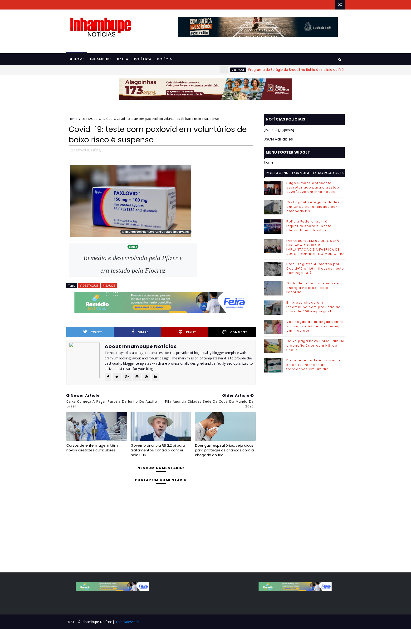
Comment (238, 332)
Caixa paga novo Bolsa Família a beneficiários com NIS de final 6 (315, 345)
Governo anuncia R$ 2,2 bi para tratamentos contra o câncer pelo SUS (158, 450)
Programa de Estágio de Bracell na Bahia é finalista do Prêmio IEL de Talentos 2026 (297, 69)
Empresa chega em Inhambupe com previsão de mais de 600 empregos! (313, 306)
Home (79, 59)
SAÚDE (107, 118)
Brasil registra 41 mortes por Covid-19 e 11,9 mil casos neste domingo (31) (315, 268)
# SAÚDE (109, 285)
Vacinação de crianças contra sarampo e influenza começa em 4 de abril (315, 326)
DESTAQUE (218, 69)
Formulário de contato (304, 173)
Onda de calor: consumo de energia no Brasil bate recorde (312, 287)
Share (143, 332)
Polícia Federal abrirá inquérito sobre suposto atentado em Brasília (309, 225)
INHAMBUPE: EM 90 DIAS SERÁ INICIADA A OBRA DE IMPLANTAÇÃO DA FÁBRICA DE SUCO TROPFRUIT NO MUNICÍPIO (315, 247)
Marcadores (331, 172)
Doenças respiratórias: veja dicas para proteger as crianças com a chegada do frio (224, 450)
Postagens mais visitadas (277, 173)
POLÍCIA (164, 59)
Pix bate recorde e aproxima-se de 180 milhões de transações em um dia (314, 364)
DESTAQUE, (81, 150)
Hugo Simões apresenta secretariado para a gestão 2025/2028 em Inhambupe (312, 187)
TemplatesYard (127, 621)
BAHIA (122, 59)
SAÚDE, (95, 150)
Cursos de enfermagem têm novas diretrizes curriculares (92, 448)
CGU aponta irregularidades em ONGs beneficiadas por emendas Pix (313, 206)
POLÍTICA (143, 59)
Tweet (96, 332)
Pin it (191, 332)
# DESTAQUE (89, 285)
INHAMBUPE (100, 59)
